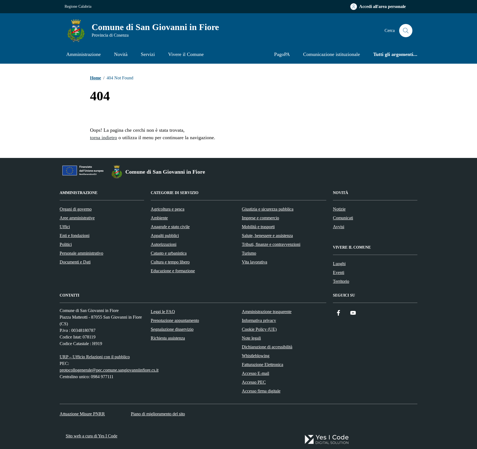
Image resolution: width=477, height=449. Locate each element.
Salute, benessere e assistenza (267, 235)
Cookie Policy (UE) (259, 329)
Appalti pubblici (165, 235)
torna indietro (103, 137)
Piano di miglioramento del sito (158, 414)
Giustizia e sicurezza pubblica (267, 209)
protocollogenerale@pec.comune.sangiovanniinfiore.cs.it (109, 370)
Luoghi (339, 263)
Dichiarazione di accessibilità (267, 347)
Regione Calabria (78, 6)
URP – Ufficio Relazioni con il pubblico (95, 356)
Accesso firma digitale (261, 391)
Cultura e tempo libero (170, 262)
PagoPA (282, 54)
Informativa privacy (259, 320)
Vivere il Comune (186, 54)
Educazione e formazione (173, 270)
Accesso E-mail (255, 373)
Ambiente (159, 218)
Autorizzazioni (163, 244)
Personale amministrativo (81, 253)
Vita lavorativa (254, 262)
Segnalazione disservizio (172, 329)
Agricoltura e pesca (167, 209)
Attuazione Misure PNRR (82, 414)
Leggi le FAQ (163, 311)
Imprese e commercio (260, 218)
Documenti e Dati (75, 262)
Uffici (65, 226)
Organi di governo (76, 209)
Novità (121, 54)
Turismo (249, 253)
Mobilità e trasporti (258, 226)
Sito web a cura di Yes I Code (91, 436)
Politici (66, 244)
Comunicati (343, 218)
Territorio (341, 281)
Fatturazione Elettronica (262, 364)
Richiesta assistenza (168, 338)
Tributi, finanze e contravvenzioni (271, 244)
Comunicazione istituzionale (331, 54)
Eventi (338, 272)
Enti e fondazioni (74, 235)
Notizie (339, 209)
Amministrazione (83, 54)
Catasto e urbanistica (169, 253)
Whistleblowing (255, 355)
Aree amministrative (77, 218)
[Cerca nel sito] (405, 30)
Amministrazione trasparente (267, 311)
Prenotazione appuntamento (175, 320)
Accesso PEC (254, 382)
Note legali (251, 338)
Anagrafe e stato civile (170, 226)
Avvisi (338, 226)
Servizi (148, 54)
